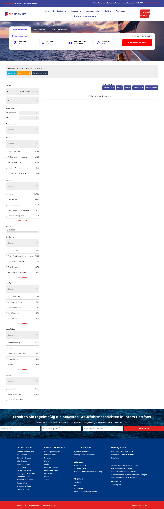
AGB (76, 485)
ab (8, 91)
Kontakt (77, 482)
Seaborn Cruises (23, 483)
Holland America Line (25, 451)
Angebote (120, 11)
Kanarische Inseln (51, 470)
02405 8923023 (145, 13)
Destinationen (59, 11)
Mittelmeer (48, 473)
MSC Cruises (22, 461)
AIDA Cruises (22, 455)
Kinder (8, 118)
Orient (46, 476)
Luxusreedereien (92, 11)
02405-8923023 (82, 451)
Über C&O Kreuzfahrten (84, 16)
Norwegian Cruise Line (26, 473)
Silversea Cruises (24, 486)
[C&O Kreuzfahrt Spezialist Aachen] (16, 14)
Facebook (117, 481)
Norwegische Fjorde (52, 451)
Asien (46, 480)
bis (8, 100)
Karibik (47, 464)
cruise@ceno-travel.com (84, 455)
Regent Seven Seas (25, 480)
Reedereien (76, 11)
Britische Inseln (50, 455)
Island (46, 461)
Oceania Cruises (23, 476)
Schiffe (108, 11)
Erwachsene (11, 112)
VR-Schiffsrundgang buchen (85, 491)
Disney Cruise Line (24, 470)
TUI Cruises (21, 467)
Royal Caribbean (23, 464)
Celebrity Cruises (24, 458)
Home (46, 11)
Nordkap (47, 458)
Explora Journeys (23, 489)
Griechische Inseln (51, 467)
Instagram (117, 484)
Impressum (78, 488)
